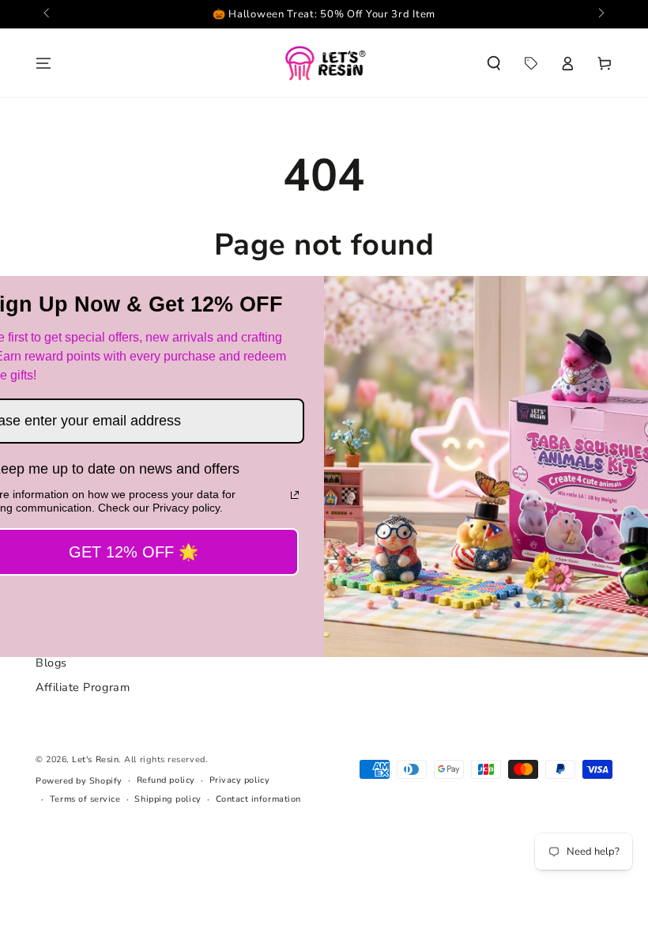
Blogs (51, 662)
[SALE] (530, 63)
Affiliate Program (83, 687)
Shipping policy (167, 799)
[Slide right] (600, 14)
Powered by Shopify (79, 781)
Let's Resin (95, 759)
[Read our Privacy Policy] (294, 494)
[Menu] (43, 63)
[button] (493, 63)
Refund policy (166, 780)
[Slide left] (48, 14)
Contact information (258, 799)
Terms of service (85, 799)
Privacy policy (239, 780)
